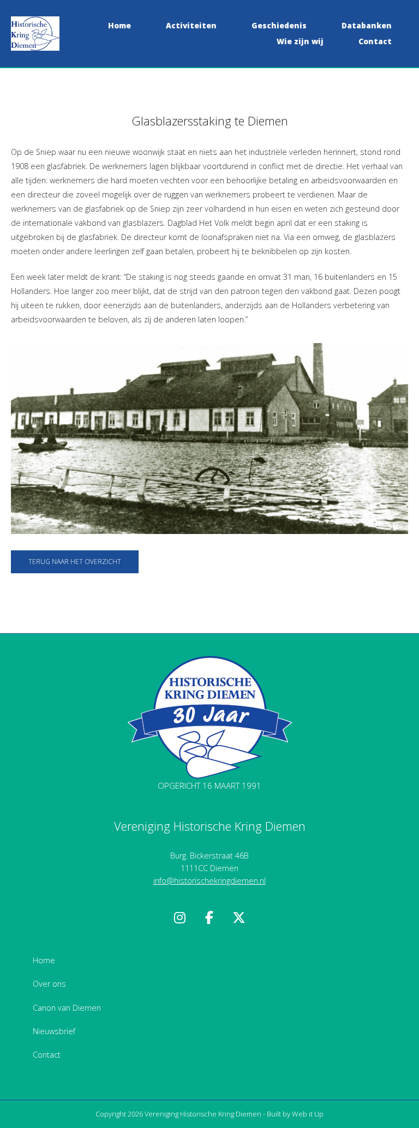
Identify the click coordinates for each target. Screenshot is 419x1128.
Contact (375, 41)
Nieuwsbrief (54, 1031)
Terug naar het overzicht (74, 561)
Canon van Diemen (67, 1008)
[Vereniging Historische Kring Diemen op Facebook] (209, 917)
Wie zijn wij (300, 41)
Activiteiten (191, 25)
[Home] (35, 32)
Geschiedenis (279, 25)
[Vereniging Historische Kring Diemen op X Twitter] (239, 917)
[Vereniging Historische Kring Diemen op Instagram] (180, 917)
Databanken (367, 25)
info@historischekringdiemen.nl (209, 880)
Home (119, 25)
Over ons (49, 984)
